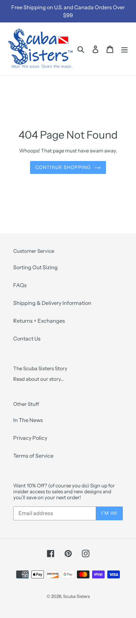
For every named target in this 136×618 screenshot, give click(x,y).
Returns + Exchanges (39, 320)
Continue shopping (63, 167)
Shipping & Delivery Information (52, 303)
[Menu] (124, 49)
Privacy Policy (30, 438)
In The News (28, 420)
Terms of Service (33, 455)
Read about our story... (38, 379)
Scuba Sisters (76, 596)
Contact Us (27, 338)
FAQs (20, 285)
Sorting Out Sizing (35, 267)
